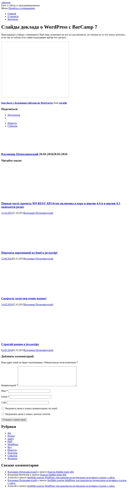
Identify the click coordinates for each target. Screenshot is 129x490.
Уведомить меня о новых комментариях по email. (31, 408)
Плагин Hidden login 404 (60, 472)
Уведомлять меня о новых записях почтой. (28, 414)
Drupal (11, 436)
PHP (10, 441)
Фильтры (12, 458)
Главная (12, 13)
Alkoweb (6, 2)
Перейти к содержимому (21, 8)
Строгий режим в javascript (20, 344)
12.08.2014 (7, 258)
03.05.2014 (7, 350)
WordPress (13, 444)
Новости (12, 123)
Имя (4, 391)
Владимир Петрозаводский (19, 154)
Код (10, 447)
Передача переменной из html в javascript (29, 252)
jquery (11, 438)
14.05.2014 (7, 304)
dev (9, 433)
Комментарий (9, 385)
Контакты (13, 19)
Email (5, 396)
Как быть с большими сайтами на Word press (27, 103)
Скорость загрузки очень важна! (23, 298)
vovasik (63, 103)
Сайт (4, 402)
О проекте (13, 16)
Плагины (12, 453)
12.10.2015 (7, 213)
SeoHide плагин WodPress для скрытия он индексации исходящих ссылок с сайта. (71, 477)
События (12, 126)
